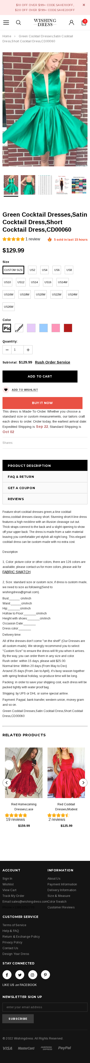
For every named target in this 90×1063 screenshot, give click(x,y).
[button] (21, 240)
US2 (32, 269)
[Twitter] (19, 974)
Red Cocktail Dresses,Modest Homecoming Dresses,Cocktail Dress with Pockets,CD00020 (66, 807)
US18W (24, 294)
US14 (34, 282)
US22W (56, 294)
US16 (47, 282)
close (84, 5)
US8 (69, 269)
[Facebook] (7, 974)
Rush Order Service (52, 362)
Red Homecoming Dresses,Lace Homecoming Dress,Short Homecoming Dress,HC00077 (24, 807)
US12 (21, 282)
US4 (44, 269)
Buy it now (42, 403)
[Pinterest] (45, 974)
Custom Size (13, 269)
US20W (40, 294)
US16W (8, 294)
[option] (45, 109)
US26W (8, 306)
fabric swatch (16, 572)
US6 (57, 269)
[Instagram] (32, 974)
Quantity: (10, 341)
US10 (7, 282)
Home (6, 36)
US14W (62, 282)
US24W (72, 294)
